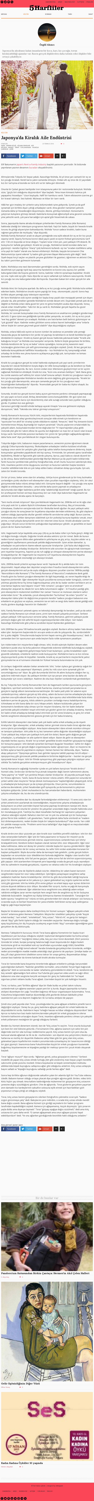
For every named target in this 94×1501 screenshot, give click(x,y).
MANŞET (11, 147)
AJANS (3, 146)
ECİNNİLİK (48, 14)
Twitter (5, 2)
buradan (33, 167)
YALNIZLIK (35, 147)
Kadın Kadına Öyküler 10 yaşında (22, 1463)
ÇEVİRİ (11, 149)
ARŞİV (60, 2)
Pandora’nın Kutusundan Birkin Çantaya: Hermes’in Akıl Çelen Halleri (45, 1273)
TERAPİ (17, 147)
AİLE (32, 146)
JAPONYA (4, 147)
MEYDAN (4, 14)
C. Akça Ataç (5, 1277)
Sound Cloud (22, 1498)
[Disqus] (47, 1164)
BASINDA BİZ (70, 2)
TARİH (70, 14)
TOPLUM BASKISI (25, 147)
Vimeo (15, 1498)
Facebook (2, 2)
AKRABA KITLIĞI (11, 146)
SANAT (90, 14)
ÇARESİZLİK (4, 149)
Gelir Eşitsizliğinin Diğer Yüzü (20, 1383)
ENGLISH (89, 2)
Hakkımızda (50, 2)
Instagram (8, 2)
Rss (12, 2)
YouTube (12, 1498)
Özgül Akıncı (47, 44)
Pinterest (18, 1498)
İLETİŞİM (80, 2)
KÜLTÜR (26, 14)
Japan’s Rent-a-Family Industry (31, 164)
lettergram (59, 1486)
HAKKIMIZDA (6, 1491)
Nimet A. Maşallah (7, 1467)
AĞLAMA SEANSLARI (23, 146)
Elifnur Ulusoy (5, 1387)
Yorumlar (41, 1491)
